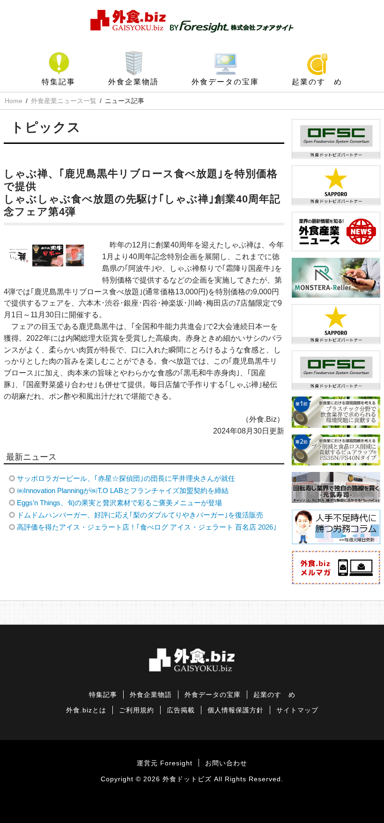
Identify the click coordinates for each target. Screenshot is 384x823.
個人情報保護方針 (235, 710)
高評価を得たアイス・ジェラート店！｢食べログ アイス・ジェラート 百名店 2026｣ (147, 527)
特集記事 (58, 82)
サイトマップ (297, 710)
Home (13, 101)
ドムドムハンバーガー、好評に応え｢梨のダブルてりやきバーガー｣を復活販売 (140, 515)
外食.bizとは (86, 710)
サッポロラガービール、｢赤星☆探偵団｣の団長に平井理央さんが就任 (126, 478)
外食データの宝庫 (225, 82)
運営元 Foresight (164, 763)
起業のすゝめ (317, 82)
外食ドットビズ (187, 779)
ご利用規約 (136, 710)
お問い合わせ (226, 763)
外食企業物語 (133, 82)
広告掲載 (181, 710)
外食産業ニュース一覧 (63, 101)
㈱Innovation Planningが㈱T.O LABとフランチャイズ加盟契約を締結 (123, 490)
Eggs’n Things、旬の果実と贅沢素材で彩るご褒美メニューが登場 (119, 503)
